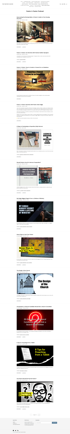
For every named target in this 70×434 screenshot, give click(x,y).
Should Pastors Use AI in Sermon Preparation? (29, 162)
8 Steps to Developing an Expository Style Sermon (30, 126)
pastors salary (27, 406)
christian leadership (23, 226)
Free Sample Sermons (16, 424)
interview (21, 334)
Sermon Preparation (30, 154)
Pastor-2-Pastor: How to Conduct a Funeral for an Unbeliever (33, 67)
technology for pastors (23, 370)
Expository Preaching (23, 154)
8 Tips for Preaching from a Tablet (25, 342)
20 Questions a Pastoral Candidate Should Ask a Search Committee (34, 306)
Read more (18, 61)
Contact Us (14, 423)
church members (29, 262)
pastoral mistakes (29, 226)
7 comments (24, 192)
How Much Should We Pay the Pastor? (26, 378)
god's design (28, 298)
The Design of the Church (23, 270)
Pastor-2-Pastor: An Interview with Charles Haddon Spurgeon (33, 52)
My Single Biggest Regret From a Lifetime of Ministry (30, 198)
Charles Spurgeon (22, 59)
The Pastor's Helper (7, 4)
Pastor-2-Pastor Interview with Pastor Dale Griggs (30, 104)
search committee (26, 334)
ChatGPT (22, 190)
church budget (22, 406)
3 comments (24, 61)
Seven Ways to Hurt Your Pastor (25, 234)
